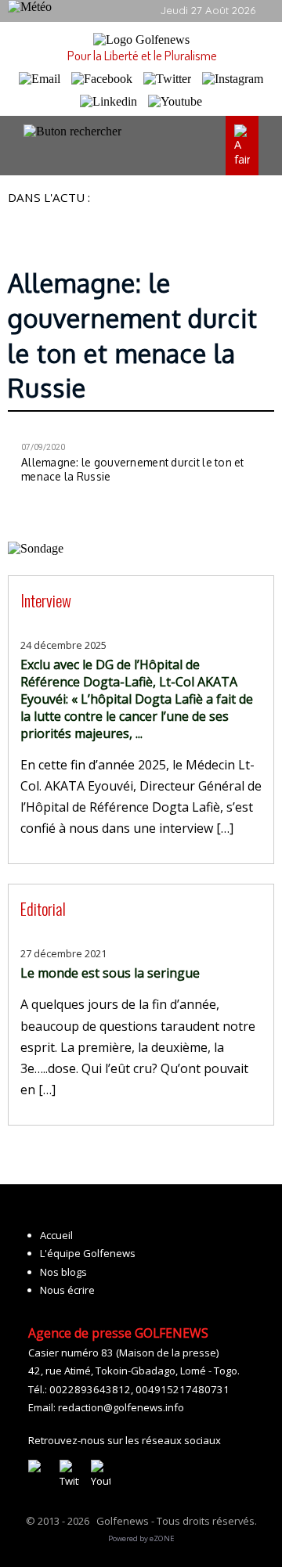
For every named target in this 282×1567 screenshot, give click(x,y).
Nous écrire (67, 1290)
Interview (45, 600)
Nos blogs (63, 1272)
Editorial (43, 908)
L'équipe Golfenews (88, 1253)
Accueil (56, 1235)
